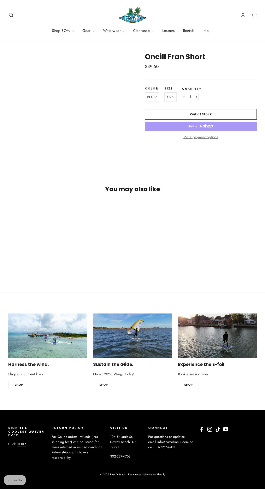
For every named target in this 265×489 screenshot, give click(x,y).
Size (168, 88)
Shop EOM (61, 30)
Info (206, 30)
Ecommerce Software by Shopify (146, 474)
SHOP (18, 385)
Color (151, 88)
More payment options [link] (200, 136)
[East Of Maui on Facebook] (201, 429)
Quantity (192, 89)
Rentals (188, 30)
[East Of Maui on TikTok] (217, 429)
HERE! (21, 444)
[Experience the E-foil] (217, 335)
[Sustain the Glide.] (132, 335)
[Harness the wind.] (47, 335)
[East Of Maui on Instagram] (209, 429)
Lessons (168, 30)
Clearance (142, 30)
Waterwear (112, 30)
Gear (87, 30)
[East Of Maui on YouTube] (225, 429)
